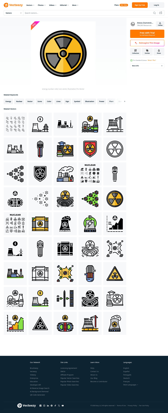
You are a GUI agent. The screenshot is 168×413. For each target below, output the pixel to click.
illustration (89, 101)
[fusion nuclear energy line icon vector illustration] (114, 248)
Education (34, 381)
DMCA (63, 371)
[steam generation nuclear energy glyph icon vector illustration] (114, 173)
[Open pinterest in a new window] (52, 405)
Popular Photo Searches (70, 381)
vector (30, 101)
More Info (135, 66)
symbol (77, 101)
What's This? (152, 60)
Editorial (63, 5)
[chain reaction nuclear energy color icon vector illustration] (90, 198)
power (101, 101)
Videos (51, 5)
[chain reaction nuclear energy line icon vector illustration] (15, 173)
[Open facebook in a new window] (40, 405)
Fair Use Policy (144, 405)
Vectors (29, 5)
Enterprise (34, 378)
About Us (93, 375)
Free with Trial (147, 33)
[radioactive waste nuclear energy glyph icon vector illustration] (65, 248)
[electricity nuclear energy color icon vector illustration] (90, 223)
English (126, 368)
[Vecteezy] (13, 5)
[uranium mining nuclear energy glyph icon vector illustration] (90, 298)
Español (126, 371)
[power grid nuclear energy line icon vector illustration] (40, 124)
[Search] (154, 13)
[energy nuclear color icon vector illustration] (114, 198)
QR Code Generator (37, 395)
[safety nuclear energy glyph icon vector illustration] (40, 323)
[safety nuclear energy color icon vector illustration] (114, 273)
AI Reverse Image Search (39, 388)
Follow (160, 25)
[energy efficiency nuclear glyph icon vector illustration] (114, 223)
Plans (116, 5)
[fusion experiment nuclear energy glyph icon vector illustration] (15, 198)
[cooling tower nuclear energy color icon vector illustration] (114, 323)
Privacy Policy (132, 405)
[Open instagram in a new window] (44, 405)
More (74, 5)
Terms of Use (121, 405)
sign (67, 101)
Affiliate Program (67, 375)
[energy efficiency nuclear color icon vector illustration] (15, 323)
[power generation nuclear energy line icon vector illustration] (15, 298)
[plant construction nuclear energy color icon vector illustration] (90, 323)
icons (40, 101)
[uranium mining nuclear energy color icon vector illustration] (65, 198)
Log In (156, 5)
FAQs (92, 368)
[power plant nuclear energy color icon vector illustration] (65, 173)
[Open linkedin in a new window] (48, 405)
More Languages (129, 385)
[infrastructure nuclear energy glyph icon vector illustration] (65, 124)
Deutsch (126, 378)
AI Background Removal (39, 391)
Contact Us (94, 371)
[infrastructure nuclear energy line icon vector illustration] (15, 149)
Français (126, 381)
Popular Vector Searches (70, 378)
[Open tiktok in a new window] (55, 405)
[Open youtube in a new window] (63, 405)
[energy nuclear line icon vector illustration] (114, 149)
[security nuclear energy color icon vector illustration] (90, 149)
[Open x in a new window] (59, 405)
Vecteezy (33, 371)
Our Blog (93, 378)
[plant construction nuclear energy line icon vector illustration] (114, 124)
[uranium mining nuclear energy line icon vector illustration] (90, 248)
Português (127, 375)
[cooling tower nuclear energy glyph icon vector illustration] (65, 223)
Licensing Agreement (69, 368)
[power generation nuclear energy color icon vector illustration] (90, 124)
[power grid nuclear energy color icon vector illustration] (40, 298)
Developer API (35, 385)
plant (111, 101)
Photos (41, 5)
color (49, 101)
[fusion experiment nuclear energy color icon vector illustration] (65, 323)
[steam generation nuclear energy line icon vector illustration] (40, 248)
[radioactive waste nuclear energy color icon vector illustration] (40, 223)
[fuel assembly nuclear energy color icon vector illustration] (65, 298)
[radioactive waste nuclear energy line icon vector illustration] (40, 273)
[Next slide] (122, 101)
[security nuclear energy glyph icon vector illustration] (40, 173)
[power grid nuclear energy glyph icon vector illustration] (15, 248)
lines (58, 101)
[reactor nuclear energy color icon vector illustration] (90, 273)
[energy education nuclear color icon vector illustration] (65, 149)
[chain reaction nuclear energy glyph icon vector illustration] (40, 198)
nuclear (19, 101)
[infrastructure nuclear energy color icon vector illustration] (15, 273)
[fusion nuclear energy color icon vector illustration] (65, 273)
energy (8, 101)
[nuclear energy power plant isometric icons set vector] (15, 124)
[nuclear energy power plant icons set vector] (90, 173)
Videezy (33, 375)
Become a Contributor (98, 381)
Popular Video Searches (70, 385)
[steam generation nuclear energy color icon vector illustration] (40, 149)
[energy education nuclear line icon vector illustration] (114, 298)
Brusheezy (34, 368)
